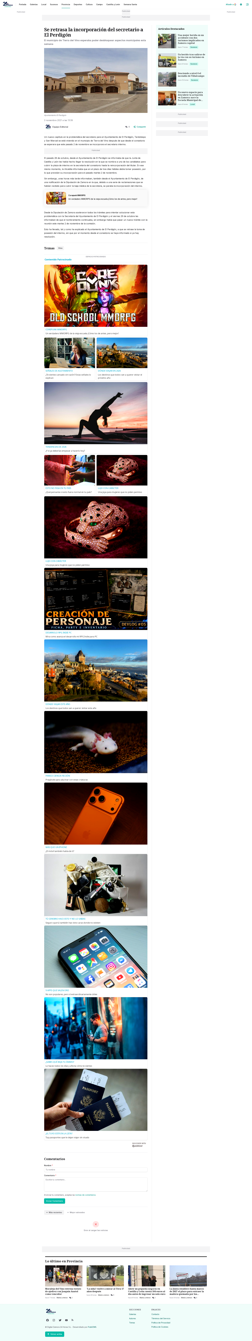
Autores (132, 1318)
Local (193, 104)
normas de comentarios (85, 1195)
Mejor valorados (77, 1212)
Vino (60, 248)
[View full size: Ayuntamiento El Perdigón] (96, 80)
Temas (132, 1323)
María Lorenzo (62, 1298)
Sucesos (194, 47)
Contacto (155, 1314)
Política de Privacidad (160, 1323)
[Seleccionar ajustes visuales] (241, 4)
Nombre (48, 1165)
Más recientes (55, 1212)
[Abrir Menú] (247, 4)
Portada (22, 4)
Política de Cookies (159, 1327)
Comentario (50, 1175)
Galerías (34, 4)
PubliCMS (92, 1327)
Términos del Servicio (160, 1318)
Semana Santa (130, 4)
